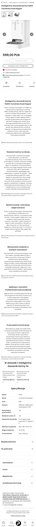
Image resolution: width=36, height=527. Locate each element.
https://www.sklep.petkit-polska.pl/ (14, 495)
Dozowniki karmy (23, 2)
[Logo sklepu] (18, 523)
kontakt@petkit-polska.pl (14, 505)
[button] (4, 34)
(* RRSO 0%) (6, 77)
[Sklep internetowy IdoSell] (18, 516)
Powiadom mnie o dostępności (18, 66)
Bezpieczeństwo (8, 442)
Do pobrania (6, 449)
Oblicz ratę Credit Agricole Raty (14, 75)
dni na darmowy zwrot (12, 72)
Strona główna (13, 2)
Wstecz (5, 2)
